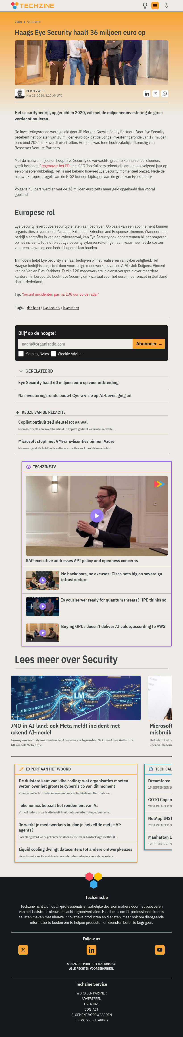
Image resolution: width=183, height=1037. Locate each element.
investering (71, 307)
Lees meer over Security (66, 659)
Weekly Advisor (70, 353)
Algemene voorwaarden (91, 1014)
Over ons (91, 1004)
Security (34, 22)
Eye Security (51, 307)
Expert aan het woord (48, 769)
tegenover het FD (56, 165)
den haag (33, 307)
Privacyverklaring (91, 1020)
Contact (91, 1009)
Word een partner (92, 993)
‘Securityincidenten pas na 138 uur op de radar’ (60, 294)
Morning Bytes (37, 353)
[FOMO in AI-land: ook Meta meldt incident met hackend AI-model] (73, 698)
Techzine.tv (44, 466)
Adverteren (91, 998)
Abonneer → (149, 343)
